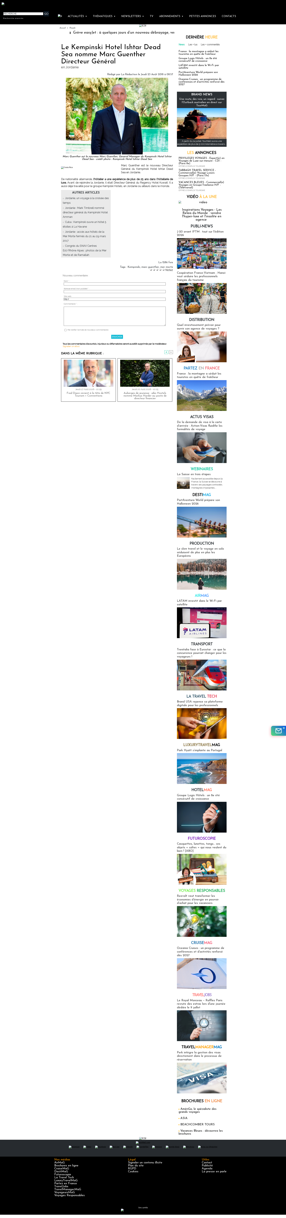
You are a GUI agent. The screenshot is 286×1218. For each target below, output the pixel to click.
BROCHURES (201, 1101)
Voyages (202, 891)
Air (202, 596)
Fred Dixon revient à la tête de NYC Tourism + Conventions (88, 394)
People (72, 28)
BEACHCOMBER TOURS (197, 1124)
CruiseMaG (61, 1168)
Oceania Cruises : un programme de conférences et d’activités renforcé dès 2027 (201, 82)
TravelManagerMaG (67, 1189)
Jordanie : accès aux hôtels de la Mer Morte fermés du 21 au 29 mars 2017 (84, 236)
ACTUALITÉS (77, 16)
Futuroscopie (202, 839)
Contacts (229, 16)
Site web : (68, 296)
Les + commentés (210, 44)
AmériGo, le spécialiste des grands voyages (197, 1111)
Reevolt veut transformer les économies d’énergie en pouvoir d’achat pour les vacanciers (198, 900)
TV (151, 16)
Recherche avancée (13, 18)
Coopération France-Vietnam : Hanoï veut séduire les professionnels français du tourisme (201, 277)
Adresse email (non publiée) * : (77, 289)
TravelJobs (61, 1186)
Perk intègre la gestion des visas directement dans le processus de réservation (199, 1056)
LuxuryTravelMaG (66, 1180)
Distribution (201, 320)
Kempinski (134, 267)
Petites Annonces (202, 16)
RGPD (132, 1168)
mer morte (166, 267)
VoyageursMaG (64, 1192)
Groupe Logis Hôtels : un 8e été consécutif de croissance (198, 59)
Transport (202, 644)
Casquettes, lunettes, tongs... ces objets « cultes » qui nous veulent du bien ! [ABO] (201, 848)
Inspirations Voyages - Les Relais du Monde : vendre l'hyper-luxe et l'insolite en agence (202, 214)
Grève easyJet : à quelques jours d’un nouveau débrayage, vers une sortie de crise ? (106, 33)
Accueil (62, 28)
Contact (207, 1162)
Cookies (133, 1171)
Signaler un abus (71, 346)
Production (202, 544)
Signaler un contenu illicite (145, 1162)
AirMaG (59, 1162)
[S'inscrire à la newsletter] (278, 731)
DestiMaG (61, 1171)
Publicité (207, 1165)
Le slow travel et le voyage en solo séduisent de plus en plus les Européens (200, 552)
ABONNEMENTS (171, 16)
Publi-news (202, 226)
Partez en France (65, 1183)
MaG (201, 745)
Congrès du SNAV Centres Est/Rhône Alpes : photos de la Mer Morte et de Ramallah (84, 250)
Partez (202, 368)
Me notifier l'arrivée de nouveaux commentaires (88, 330)
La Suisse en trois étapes (194, 474)
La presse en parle (214, 1171)
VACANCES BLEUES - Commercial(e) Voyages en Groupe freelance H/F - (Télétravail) (201, 185)
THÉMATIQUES (104, 16)
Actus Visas (202, 417)
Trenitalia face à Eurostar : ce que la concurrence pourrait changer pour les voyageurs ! (201, 653)
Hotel (201, 790)
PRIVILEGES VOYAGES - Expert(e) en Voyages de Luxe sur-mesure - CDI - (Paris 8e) (201, 161)
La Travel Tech (64, 1177)
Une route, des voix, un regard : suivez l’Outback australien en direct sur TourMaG (201, 102)
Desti (201, 495)
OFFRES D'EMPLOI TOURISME (192, 166)
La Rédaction (129, 74)
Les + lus (192, 44)
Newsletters (132, 16)
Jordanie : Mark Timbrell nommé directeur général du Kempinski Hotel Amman (85, 212)
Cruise (201, 943)
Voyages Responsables (69, 1195)
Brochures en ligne (66, 1165)
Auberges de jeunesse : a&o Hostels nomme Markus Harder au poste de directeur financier (145, 396)
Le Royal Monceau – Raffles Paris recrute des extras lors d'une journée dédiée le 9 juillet (201, 1004)
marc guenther (150, 267)
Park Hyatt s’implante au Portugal (199, 750)
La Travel (202, 697)
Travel (201, 995)
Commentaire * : (71, 304)
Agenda (207, 1168)
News (182, 44)
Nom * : (67, 281)
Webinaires (202, 469)
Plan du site (136, 1165)
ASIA (184, 1118)
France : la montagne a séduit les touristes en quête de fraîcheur (198, 52)
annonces (201, 153)
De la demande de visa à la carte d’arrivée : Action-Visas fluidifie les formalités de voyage (199, 426)
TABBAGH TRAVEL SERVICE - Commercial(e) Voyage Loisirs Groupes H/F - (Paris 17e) (197, 173)
